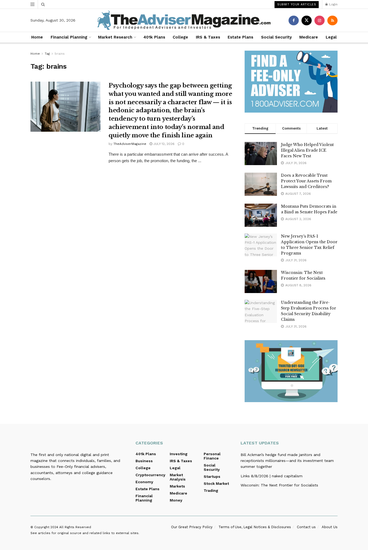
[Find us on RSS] (332, 20)
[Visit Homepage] (184, 20)
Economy (144, 482)
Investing (179, 454)
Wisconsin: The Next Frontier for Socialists (279, 485)
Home (37, 37)
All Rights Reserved (75, 527)
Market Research (115, 37)
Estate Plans (240, 37)
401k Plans (154, 37)
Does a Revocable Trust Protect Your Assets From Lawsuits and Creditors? (306, 181)
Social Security (276, 37)
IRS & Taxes (208, 37)
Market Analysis (178, 477)
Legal (331, 37)
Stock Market (216, 483)
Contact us (306, 527)
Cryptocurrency (150, 475)
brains (60, 53)
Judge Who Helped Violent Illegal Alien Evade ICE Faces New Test (307, 150)
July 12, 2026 (163, 144)
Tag (47, 53)
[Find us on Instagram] (319, 20)
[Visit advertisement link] (291, 82)
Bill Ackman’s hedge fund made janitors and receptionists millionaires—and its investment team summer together (287, 460)
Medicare (308, 37)
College (180, 37)
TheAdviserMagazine (129, 144)
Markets (177, 486)
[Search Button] (43, 4)
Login (333, 4)
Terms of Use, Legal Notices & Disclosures (254, 527)
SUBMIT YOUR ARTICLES (296, 4)
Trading (211, 490)
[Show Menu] (32, 4)
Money (176, 500)
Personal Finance (212, 456)
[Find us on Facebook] (294, 20)
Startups (212, 476)
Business (144, 461)
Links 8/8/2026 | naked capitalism (272, 476)
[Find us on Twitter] (306, 20)
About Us (330, 527)
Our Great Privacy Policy (192, 527)
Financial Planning (69, 37)
